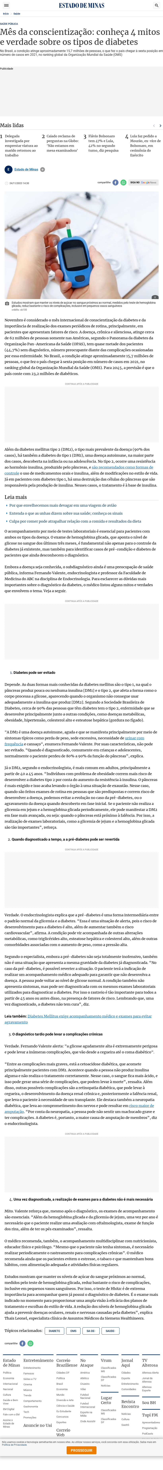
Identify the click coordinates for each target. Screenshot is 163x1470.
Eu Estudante (63, 1411)
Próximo (160, 125)
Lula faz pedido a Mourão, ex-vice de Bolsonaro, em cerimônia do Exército (145, 145)
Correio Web (63, 1432)
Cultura (7, 1394)
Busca (156, 5)
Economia (8, 1378)
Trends (27, 1395)
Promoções (29, 1417)
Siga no (135, 182)
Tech (26, 1411)
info (42, 169)
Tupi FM (150, 1415)
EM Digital (8, 1409)
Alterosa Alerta (150, 1372)
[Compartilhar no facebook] (115, 182)
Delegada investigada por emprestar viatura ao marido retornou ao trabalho (21, 145)
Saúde (17, 14)
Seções (6, 5)
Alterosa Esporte (146, 1389)
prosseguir (81, 1450)
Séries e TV (29, 1379)
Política (7, 1372)
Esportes (61, 1422)
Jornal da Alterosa (147, 1380)
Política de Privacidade (14, 1445)
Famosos (28, 1373)
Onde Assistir (87, 1421)
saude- (110, 1331)
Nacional (8, 1389)
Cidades (126, 1372)
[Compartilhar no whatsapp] (123, 182)
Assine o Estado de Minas (8, 1423)
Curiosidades (128, 1389)
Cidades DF (62, 1372)
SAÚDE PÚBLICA (9, 24)
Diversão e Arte (65, 1400)
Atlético (84, 1378)
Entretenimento (32, 1367)
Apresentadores (151, 1422)
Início (6, 14)
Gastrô (125, 1424)
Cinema (27, 1384)
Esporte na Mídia (86, 1414)
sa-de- (91, 1331)
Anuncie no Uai (37, 1425)
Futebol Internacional (87, 1405)
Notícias (105, 1385)
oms (73, 1331)
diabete (54, 1331)
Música (27, 1390)
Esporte (125, 1378)
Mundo (60, 1394)
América (85, 1372)
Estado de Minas (26, 169)
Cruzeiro (84, 1383)
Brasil (59, 1383)
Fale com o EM (11, 1414)
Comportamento (32, 1400)
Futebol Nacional (85, 1396)
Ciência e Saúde (65, 1405)
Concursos (62, 1416)
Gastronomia (30, 1406)
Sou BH (149, 1402)
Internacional (10, 1383)
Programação (149, 1428)
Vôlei (83, 1389)
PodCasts (147, 1433)
